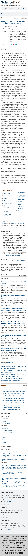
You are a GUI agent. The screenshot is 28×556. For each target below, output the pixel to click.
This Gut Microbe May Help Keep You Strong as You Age (14, 482)
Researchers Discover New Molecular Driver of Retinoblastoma (13, 336)
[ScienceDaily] (10, 2)
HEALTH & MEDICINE (5, 416)
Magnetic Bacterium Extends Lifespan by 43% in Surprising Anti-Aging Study (13, 367)
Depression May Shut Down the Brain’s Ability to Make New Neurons (14, 456)
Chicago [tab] (23, 260)
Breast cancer (21, 199)
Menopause (7, 196)
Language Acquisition (7, 433)
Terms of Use (23, 538)
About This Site (5, 536)
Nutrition (20, 204)
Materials (3, 224)
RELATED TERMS (19, 187)
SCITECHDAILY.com (11, 362)
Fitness (4, 442)
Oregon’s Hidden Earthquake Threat (11, 405)
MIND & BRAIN (4, 425)
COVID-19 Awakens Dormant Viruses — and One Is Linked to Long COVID (13, 486)
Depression (5, 428)
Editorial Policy (14, 538)
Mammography (21, 192)
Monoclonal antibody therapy (22, 196)
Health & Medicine (7, 190)
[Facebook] (9, 44)
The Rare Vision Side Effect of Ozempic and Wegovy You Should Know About (12, 375)
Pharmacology (7, 201)
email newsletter (20, 9)
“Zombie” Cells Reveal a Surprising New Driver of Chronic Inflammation (13, 371)
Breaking (3, 385)
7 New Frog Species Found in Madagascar (13, 398)
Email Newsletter (7, 501)
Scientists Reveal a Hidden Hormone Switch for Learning (14, 282)
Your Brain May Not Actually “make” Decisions (14, 465)
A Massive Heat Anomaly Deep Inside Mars (13, 393)
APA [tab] (18, 260)
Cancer (6, 198)
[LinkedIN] (16, 44)
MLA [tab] (13, 260)
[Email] (18, 44)
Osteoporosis (21, 211)
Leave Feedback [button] (7, 529)
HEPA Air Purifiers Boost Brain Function (12, 389)
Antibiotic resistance (20, 207)
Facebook (5, 515)
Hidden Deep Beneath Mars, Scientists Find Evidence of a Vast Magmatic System (12, 379)
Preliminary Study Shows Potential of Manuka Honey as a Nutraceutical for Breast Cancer (13, 322)
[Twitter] (11, 44)
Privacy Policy (5, 538)
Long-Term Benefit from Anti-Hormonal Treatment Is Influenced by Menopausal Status (13, 309)
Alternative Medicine (6, 210)
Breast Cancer (7, 193)
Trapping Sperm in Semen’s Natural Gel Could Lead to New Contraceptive (13, 349)
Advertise (23, 536)
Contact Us (6, 532)
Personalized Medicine (7, 215)
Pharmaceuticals (8, 203)
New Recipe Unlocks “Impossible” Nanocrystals (14, 396)
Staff (11, 536)
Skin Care (4, 440)
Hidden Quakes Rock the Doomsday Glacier (13, 391)
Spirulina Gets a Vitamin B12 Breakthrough (13, 403)
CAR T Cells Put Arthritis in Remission (12, 409)
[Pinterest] (14, 44)
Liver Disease (5, 419)
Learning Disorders (7, 430)
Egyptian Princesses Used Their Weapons (13, 400)
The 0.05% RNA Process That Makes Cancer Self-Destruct (13, 296)
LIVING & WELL (4, 435)
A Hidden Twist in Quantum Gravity (11, 407)
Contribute (17, 536)
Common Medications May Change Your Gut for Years (14, 459)
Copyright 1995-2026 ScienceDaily (11, 540)
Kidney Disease (6, 423)
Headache (20, 201)
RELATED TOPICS (6, 187)
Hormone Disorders (6, 206)
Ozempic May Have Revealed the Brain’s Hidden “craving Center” (12, 472)
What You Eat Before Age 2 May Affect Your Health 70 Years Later (13, 452)
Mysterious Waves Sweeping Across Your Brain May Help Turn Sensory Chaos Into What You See (14, 469)
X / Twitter (5, 517)
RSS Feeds (6, 504)
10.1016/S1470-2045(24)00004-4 (11, 255)
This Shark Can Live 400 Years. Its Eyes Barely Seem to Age (14, 478)
